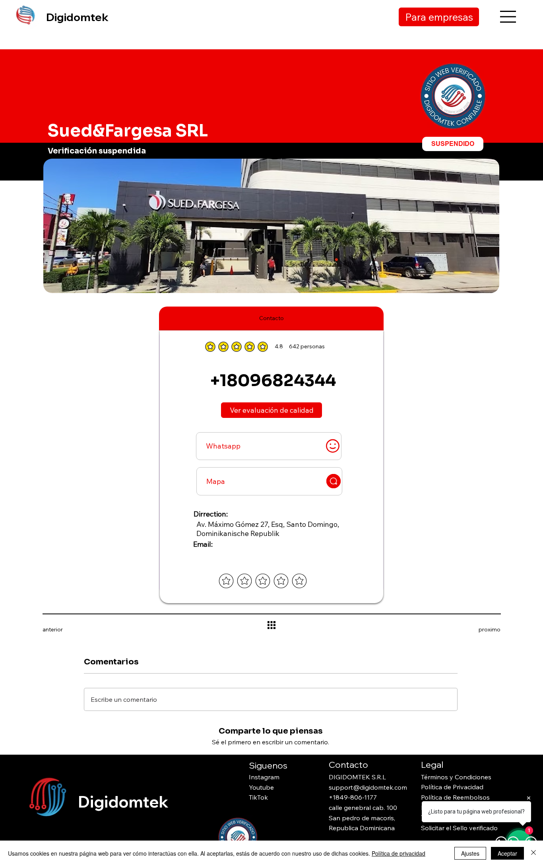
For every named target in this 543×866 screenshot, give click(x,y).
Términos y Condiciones (456, 777)
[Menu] (508, 17)
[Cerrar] (533, 853)
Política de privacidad (398, 853)
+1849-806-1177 (353, 797)
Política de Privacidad (452, 787)
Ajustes (470, 853)
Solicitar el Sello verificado (459, 828)
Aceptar (507, 853)
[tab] (271, 318)
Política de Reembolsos (455, 797)
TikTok (258, 797)
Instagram (264, 777)
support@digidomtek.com (368, 787)
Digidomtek (77, 17)
